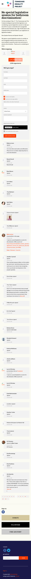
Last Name (6, 78)
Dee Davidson (10, 463)
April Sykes (10, 202)
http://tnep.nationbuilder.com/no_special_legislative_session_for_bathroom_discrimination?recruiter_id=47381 (18, 245)
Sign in (5, 570)
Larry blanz (9, 181)
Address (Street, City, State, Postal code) (11, 101)
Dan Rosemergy (11, 453)
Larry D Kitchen (11, 369)
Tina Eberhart (10, 192)
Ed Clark (14, 329)
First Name (6, 71)
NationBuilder (14, 574)
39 (2, 499)
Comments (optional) (8, 114)
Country (5, 108)
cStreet (17, 576)
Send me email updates (10, 96)
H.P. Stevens (10, 441)
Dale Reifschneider (12, 393)
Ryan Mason (10, 171)
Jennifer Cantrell (11, 256)
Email (5, 84)
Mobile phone (6, 90)
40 (5, 499)
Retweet (12, 250)
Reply (8, 250)
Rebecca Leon (10, 143)
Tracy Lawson (10, 431)
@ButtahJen (10, 234)
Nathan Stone (10, 328)
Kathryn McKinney (11, 348)
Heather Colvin (11, 412)
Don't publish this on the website (12, 131)
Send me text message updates (12, 99)
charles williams (11, 358)
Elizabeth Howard (11, 338)
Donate (15, 518)
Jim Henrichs (10, 474)
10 (25, 496)
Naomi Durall (10, 159)
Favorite (18, 250)
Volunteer (15, 525)
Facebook (20, 371)
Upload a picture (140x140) (9, 123)
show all (22, 296)
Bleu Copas (15, 443)
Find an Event (15, 532)
